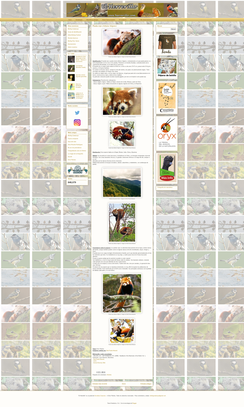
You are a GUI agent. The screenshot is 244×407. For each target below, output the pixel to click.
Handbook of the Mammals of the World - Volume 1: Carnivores (81, 59)
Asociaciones (72, 44)
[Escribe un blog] (99, 372)
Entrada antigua (146, 384)
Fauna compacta (73, 138)
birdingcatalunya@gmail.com (158, 395)
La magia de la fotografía (75, 153)
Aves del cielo (72, 141)
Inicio (70, 19)
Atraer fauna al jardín (108, 19)
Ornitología (79, 19)
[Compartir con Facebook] (103, 372)
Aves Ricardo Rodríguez (75, 144)
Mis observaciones (146, 19)
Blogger (134, 403)
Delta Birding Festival (74, 35)
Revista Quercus (73, 38)
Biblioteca (133, 19)
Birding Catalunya (73, 29)
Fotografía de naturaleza (164, 187)
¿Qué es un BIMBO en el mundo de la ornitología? (79, 95)
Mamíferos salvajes (92, 19)
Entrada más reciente (100, 384)
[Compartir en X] (101, 372)
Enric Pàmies (72, 159)
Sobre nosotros (72, 47)
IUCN (94, 361)
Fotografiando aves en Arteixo (77, 150)
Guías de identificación (75, 32)
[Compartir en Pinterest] (104, 372)
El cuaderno (122, 19)
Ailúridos (109, 374)
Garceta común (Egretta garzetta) (81, 75)
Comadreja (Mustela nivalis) (81, 66)
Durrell (70, 156)
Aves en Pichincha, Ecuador (79, 85)
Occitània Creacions (100, 395)
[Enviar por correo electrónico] (97, 372)
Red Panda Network (111, 350)
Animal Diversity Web (99, 362)
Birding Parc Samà (73, 41)
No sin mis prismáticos (74, 147)
